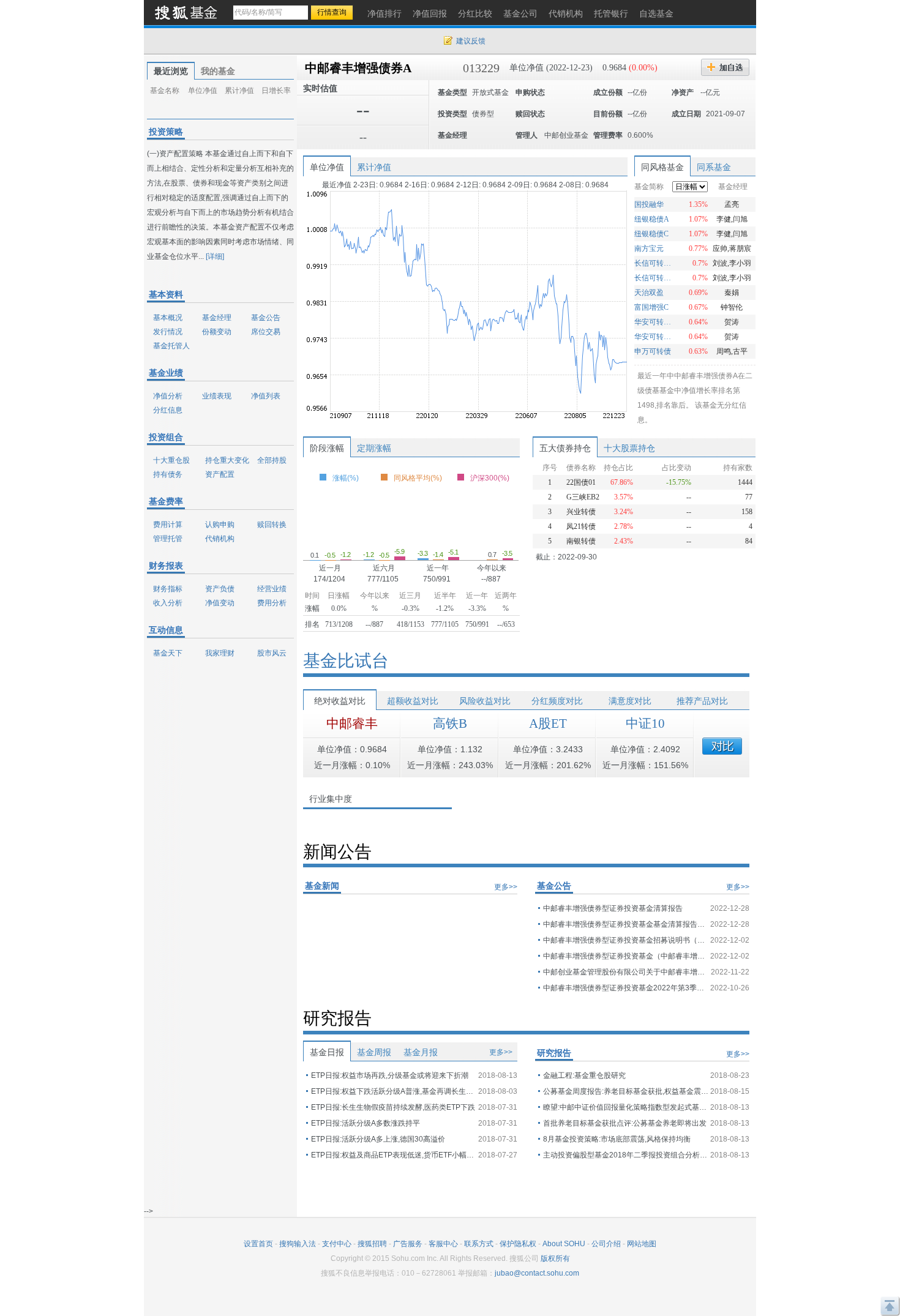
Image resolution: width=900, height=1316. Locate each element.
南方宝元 (649, 248)
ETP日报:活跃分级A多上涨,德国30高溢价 (378, 1139)
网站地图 (641, 1243)
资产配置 (219, 474)
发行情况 (167, 331)
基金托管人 (171, 346)
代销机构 (219, 538)
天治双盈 (649, 292)
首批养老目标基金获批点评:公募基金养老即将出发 (625, 1123)
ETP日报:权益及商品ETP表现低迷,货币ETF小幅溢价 (393, 1155)
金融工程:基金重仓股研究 (584, 1075)
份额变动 (216, 331)
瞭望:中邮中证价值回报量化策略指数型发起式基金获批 (625, 1107)
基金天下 (167, 653)
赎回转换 (272, 524)
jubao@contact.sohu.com (537, 1273)
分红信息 (167, 410)
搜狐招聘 (372, 1243)
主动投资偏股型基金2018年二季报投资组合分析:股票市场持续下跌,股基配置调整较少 (625, 1155)
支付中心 (336, 1243)
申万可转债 (652, 351)
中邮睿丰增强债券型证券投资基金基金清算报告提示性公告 (625, 924)
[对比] (722, 746)
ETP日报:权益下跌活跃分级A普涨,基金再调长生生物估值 (393, 1091)
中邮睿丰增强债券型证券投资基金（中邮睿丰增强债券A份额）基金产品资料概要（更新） (625, 956)
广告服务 (407, 1243)
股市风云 (272, 653)
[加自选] (725, 67)
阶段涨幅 (327, 448)
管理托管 (167, 538)
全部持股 (272, 460)
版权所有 (555, 1258)
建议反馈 (471, 41)
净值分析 (167, 396)
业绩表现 (216, 396)
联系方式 (478, 1243)
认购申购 (219, 524)
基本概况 (167, 317)
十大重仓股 (171, 460)
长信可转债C (654, 263)
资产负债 (219, 589)
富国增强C (651, 307)
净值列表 (265, 396)
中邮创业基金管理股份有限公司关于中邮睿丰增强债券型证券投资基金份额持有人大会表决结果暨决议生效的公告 (625, 972)
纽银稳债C (651, 234)
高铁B (450, 723)
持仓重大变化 (227, 460)
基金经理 (216, 317)
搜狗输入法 (297, 1243)
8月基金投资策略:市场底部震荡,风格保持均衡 (617, 1139)
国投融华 (649, 204)
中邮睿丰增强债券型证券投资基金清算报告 (613, 908)
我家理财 (219, 653)
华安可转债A (654, 336)
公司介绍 (606, 1243)
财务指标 (167, 589)
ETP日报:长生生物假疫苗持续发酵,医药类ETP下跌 (393, 1107)
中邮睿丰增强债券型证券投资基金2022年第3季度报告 (625, 988)
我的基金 (218, 71)
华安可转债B (654, 322)
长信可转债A (654, 278)
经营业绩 (272, 589)
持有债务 (167, 474)
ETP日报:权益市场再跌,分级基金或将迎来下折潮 (389, 1075)
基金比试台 (346, 660)
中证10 (645, 723)
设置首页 (258, 1243)
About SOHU (563, 1243)
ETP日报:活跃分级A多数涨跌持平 (365, 1123)
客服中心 (443, 1243)
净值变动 (219, 603)
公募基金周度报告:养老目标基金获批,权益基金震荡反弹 (625, 1091)
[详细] (215, 256)
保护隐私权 (518, 1243)
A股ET (548, 723)
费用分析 (272, 603)
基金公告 (265, 317)
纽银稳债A (651, 219)
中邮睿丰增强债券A (358, 68)
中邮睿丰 (352, 723)
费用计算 (167, 524)
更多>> (505, 887)
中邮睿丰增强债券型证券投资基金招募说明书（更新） (625, 940)
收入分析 (167, 603)
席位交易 (265, 331)
